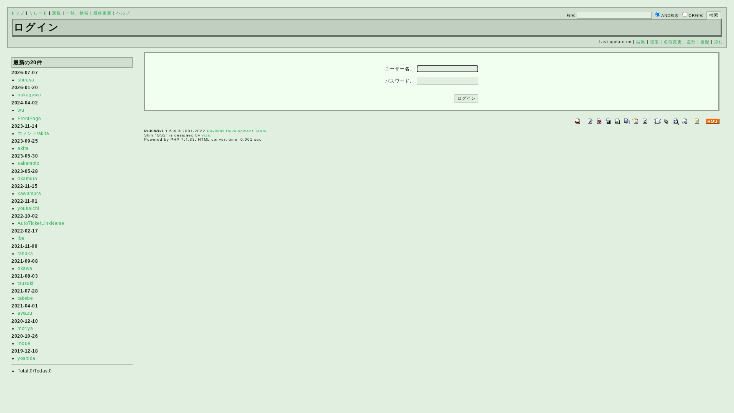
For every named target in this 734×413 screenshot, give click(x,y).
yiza (206, 135)
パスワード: (398, 81)
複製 (654, 41)
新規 (56, 13)
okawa (25, 268)
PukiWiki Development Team (236, 131)
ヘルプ (123, 13)
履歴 (705, 41)
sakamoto (28, 163)
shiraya (26, 80)
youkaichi (28, 208)
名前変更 (673, 41)
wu (21, 110)
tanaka (25, 253)
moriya (25, 328)
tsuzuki (26, 283)
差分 (691, 41)
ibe (21, 238)
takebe (25, 298)
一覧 (70, 13)
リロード (38, 13)
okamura (27, 178)
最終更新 (102, 13)
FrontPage (29, 118)
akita (23, 148)
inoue (24, 343)
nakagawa (29, 95)
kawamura (29, 193)
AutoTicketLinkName (41, 223)
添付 (718, 41)
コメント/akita (33, 133)
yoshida (27, 358)
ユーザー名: (398, 69)
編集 (640, 41)
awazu (25, 313)
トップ (17, 13)
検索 (84, 13)
